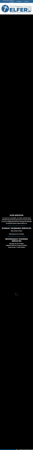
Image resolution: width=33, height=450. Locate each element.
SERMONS (19, 1)
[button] (30, 9)
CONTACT (26, 1)
